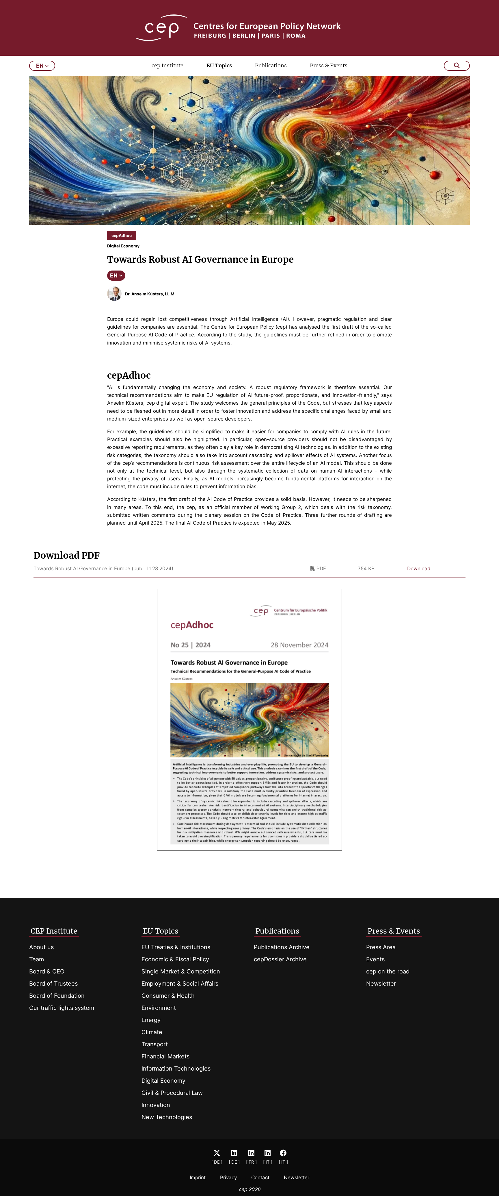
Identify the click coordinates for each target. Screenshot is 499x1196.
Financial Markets (165, 1056)
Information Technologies (176, 1068)
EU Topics (219, 65)
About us (41, 947)
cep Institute (167, 65)
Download (419, 568)
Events (375, 959)
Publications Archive (282, 947)
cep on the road (387, 971)
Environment (158, 1007)
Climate (151, 1032)
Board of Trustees (53, 983)
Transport (154, 1044)
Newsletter (381, 983)
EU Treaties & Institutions (175, 947)
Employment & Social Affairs (179, 983)
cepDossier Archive (280, 959)
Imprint (198, 1177)
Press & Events (328, 65)
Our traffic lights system (61, 1007)
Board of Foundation (57, 995)
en (40, 65)
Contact (260, 1177)
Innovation (155, 1104)
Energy (151, 1020)
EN (114, 275)
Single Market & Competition (180, 971)
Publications (271, 65)
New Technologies (166, 1117)
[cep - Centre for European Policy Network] (250, 27)
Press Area (381, 947)
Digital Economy (163, 1080)
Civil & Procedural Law (172, 1092)
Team (36, 959)
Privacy (228, 1177)
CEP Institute (54, 931)
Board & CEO (46, 971)
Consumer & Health (168, 995)
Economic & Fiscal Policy (175, 959)
